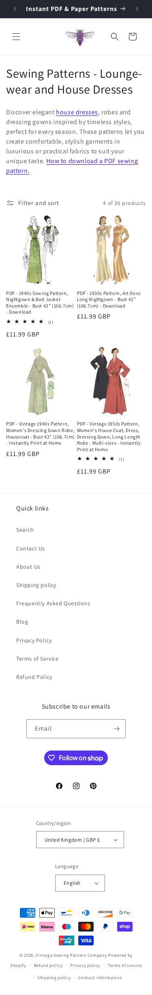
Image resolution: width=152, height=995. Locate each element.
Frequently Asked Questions (53, 603)
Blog (22, 621)
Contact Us (30, 548)
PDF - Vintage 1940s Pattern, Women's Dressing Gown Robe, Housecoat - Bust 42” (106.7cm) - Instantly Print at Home (40, 433)
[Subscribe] (116, 728)
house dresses (77, 112)
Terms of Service (37, 658)
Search (25, 529)
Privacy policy (85, 965)
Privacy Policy (33, 640)
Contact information (100, 977)
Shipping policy (36, 585)
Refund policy (48, 965)
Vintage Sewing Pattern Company (71, 955)
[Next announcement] (137, 9)
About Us (28, 566)
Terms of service (125, 965)
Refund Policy (34, 677)
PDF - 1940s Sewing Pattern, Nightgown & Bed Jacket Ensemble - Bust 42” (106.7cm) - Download (40, 302)
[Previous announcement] (15, 9)
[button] (16, 37)
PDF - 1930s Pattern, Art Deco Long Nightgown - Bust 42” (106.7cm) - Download (109, 299)
